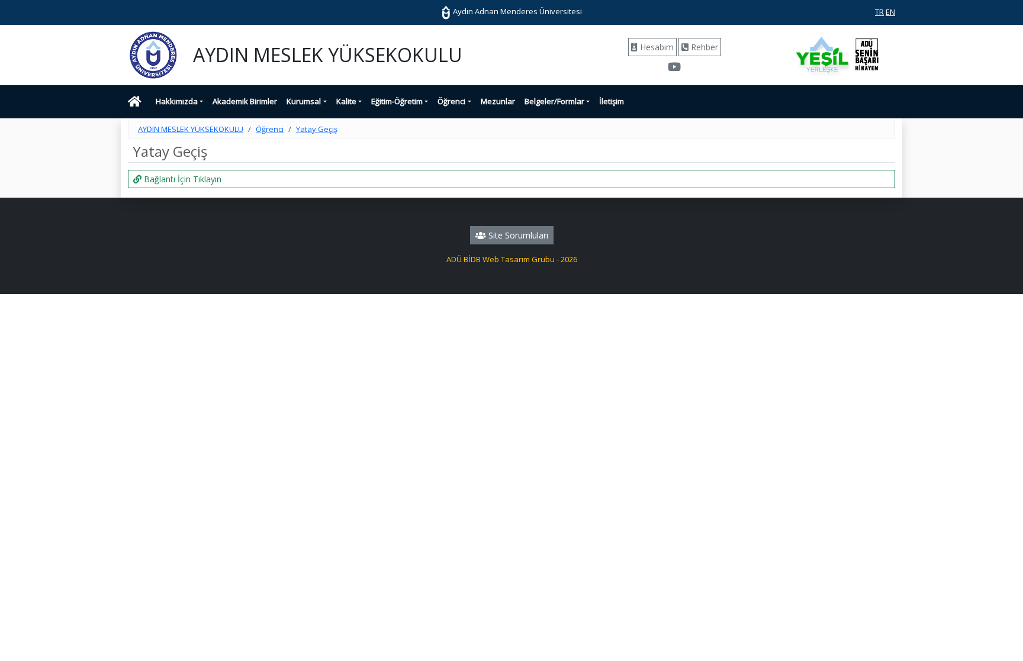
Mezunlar (498, 101)
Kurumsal (304, 101)
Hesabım (656, 47)
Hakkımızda (177, 101)
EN (890, 12)
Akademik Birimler (245, 101)
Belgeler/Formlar (554, 101)
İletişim (611, 101)
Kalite (346, 101)
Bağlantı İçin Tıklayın (181, 179)
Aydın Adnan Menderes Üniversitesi (516, 11)
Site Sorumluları (517, 235)
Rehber (703, 47)
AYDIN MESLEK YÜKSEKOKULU (190, 129)
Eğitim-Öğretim (397, 101)
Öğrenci (451, 101)
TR (879, 12)
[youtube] (674, 68)
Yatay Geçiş (316, 129)
